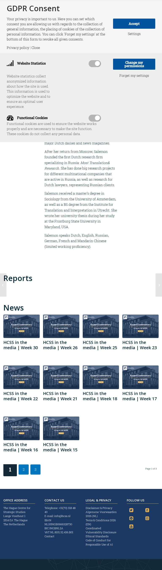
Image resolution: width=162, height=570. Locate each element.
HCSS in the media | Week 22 (20, 396)
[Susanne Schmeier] (3, 285)
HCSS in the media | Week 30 (20, 344)
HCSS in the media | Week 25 (100, 344)
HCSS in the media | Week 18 (100, 396)
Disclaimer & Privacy (99, 508)
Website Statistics (31, 63)
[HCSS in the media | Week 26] (61, 326)
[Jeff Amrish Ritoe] (158, 285)
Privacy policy (18, 47)
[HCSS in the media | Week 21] (61, 377)
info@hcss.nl (62, 516)
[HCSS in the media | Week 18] (101, 377)
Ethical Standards (97, 536)
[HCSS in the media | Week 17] (140, 377)
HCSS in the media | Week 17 (139, 396)
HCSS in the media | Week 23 (139, 344)
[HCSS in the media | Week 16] (21, 428)
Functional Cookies (32, 117)
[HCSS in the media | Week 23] (140, 326)
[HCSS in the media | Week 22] (21, 377)
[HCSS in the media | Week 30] (21, 326)
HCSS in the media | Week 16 (20, 447)
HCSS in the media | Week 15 (60, 447)
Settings (134, 33)
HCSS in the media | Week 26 (60, 344)
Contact (49, 536)
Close (35, 47)
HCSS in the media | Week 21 (60, 396)
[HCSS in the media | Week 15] (61, 428)
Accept (134, 23)
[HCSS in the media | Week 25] (101, 326)
